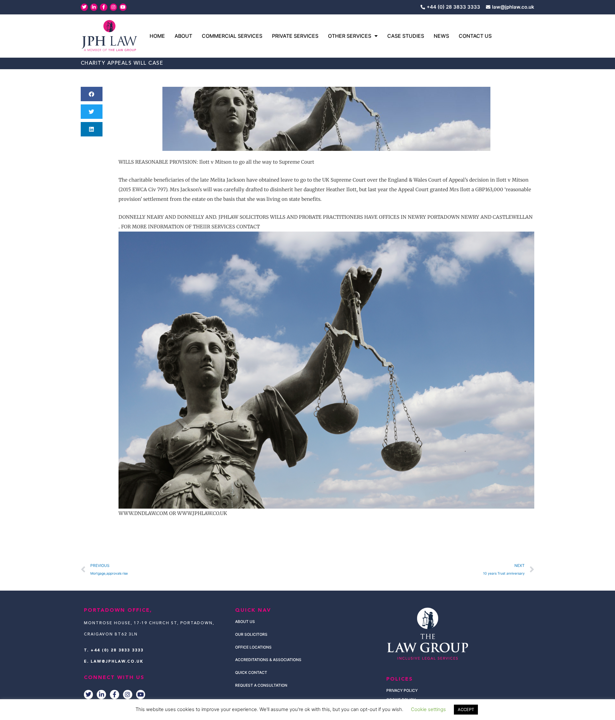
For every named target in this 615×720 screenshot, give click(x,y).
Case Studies (405, 36)
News (441, 36)
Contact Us (475, 36)
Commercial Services (232, 36)
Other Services (349, 36)
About (183, 36)
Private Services (295, 36)
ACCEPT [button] (466, 709)
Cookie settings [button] (428, 709)
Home (157, 36)
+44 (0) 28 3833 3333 (117, 650)
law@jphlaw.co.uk (117, 662)
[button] (91, 94)
